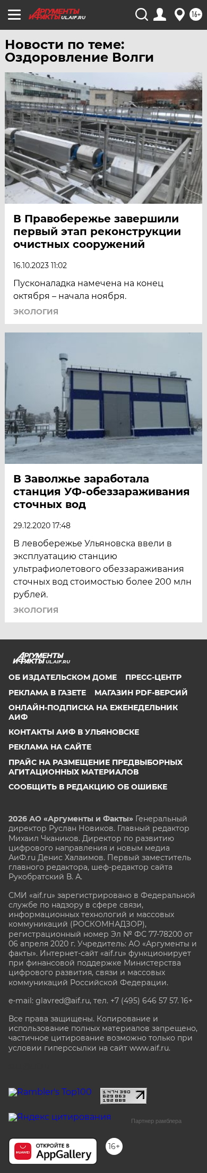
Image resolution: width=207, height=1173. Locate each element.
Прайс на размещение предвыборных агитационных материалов (95, 767)
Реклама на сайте (49, 747)
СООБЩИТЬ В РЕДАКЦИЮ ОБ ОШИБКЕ (87, 787)
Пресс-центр (153, 677)
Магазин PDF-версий (141, 692)
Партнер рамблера (156, 1121)
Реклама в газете (47, 692)
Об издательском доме (62, 677)
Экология (35, 311)
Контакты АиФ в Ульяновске (73, 732)
